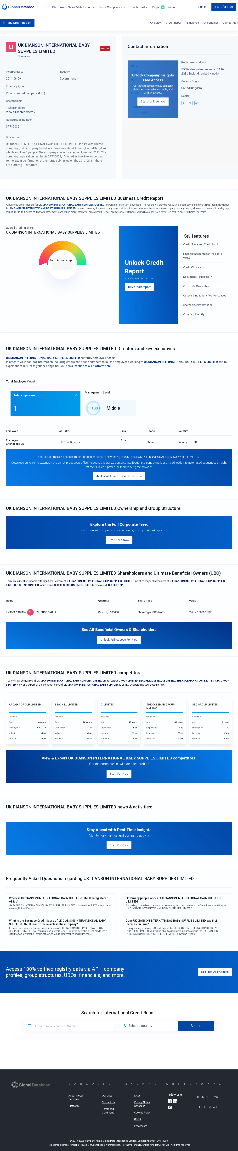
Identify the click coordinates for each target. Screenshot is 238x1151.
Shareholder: (14, 101)
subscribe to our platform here (91, 366)
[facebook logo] (183, 103)
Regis (157, 7)
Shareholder (210, 22)
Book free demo (207, 1096)
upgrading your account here (148, 684)
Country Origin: (190, 81)
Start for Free (224, 7)
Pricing (172, 7)
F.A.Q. (137, 1095)
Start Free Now (119, 540)
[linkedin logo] (196, 103)
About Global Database (75, 1097)
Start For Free (119, 773)
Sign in (202, 7)
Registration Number (19, 119)
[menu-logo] (18, 7)
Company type (15, 86)
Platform (58, 7)
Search (196, 1025)
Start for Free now (153, 101)
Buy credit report (139, 287)
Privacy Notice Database (142, 1104)
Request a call (207, 1106)
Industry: (65, 71)
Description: (13, 137)
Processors (140, 1126)
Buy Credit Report (19, 23)
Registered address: (194, 62)
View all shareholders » (20, 112)
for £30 (63, 266)
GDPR (137, 1119)
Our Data (107, 1095)
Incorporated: (14, 71)
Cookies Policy (142, 1112)
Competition (230, 22)
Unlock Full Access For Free (119, 639)
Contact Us (108, 1102)
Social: (185, 96)
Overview (155, 22)
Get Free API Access (215, 972)
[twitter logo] (190, 103)
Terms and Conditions (108, 1110)
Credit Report (174, 22)
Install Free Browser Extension (121, 476)
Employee (193, 22)
